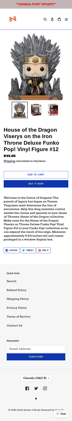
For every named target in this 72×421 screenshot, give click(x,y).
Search (11, 281)
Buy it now (36, 183)
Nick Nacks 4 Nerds (28, 410)
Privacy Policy (17, 307)
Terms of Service (18, 316)
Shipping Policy (18, 298)
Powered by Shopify (52, 410)
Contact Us (14, 325)
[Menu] (66, 19)
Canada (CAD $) (35, 378)
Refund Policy (16, 290)
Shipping (9, 161)
